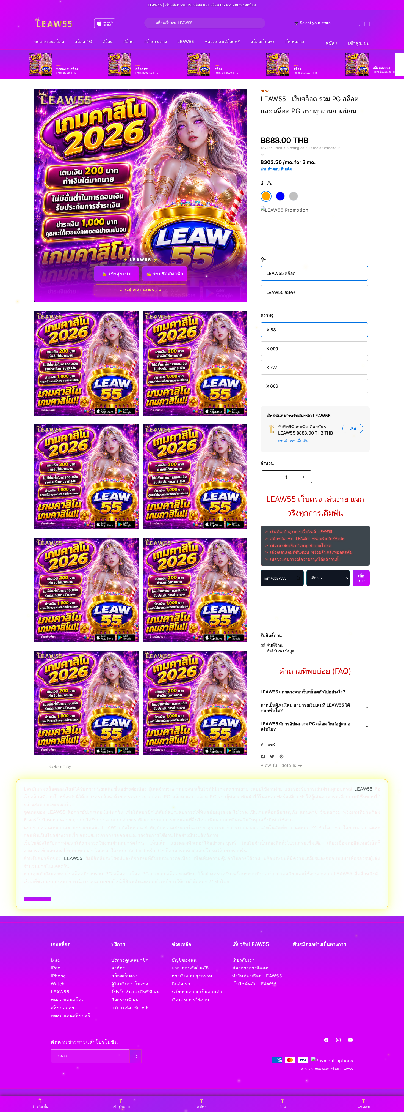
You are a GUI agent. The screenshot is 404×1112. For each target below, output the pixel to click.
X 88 (271, 329)
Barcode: (300, 121)
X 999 (272, 348)
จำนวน (267, 463)
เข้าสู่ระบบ (359, 43)
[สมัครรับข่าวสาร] (135, 1056)
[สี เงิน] (293, 196)
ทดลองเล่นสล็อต (49, 41)
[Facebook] (264, 757)
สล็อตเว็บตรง (263, 41)
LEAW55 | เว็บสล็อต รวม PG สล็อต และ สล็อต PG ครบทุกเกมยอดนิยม (202, 5)
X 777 (271, 367)
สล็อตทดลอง (155, 41)
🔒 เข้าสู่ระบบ (117, 273)
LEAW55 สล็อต (281, 273)
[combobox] (204, 23)
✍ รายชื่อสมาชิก (165, 273)
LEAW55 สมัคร (280, 292)
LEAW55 (186, 41)
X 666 (272, 386)
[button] (49, 41)
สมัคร (331, 43)
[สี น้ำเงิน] (280, 196)
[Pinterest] (283, 757)
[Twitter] (273, 757)
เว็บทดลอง (294, 41)
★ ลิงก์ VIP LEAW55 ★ (140, 290)
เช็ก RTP (361, 578)
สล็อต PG (83, 41)
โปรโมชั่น (40, 1106)
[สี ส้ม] (266, 196)
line (283, 1106)
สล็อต (108, 41)
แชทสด (364, 1106)
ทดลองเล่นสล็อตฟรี (222, 41)
